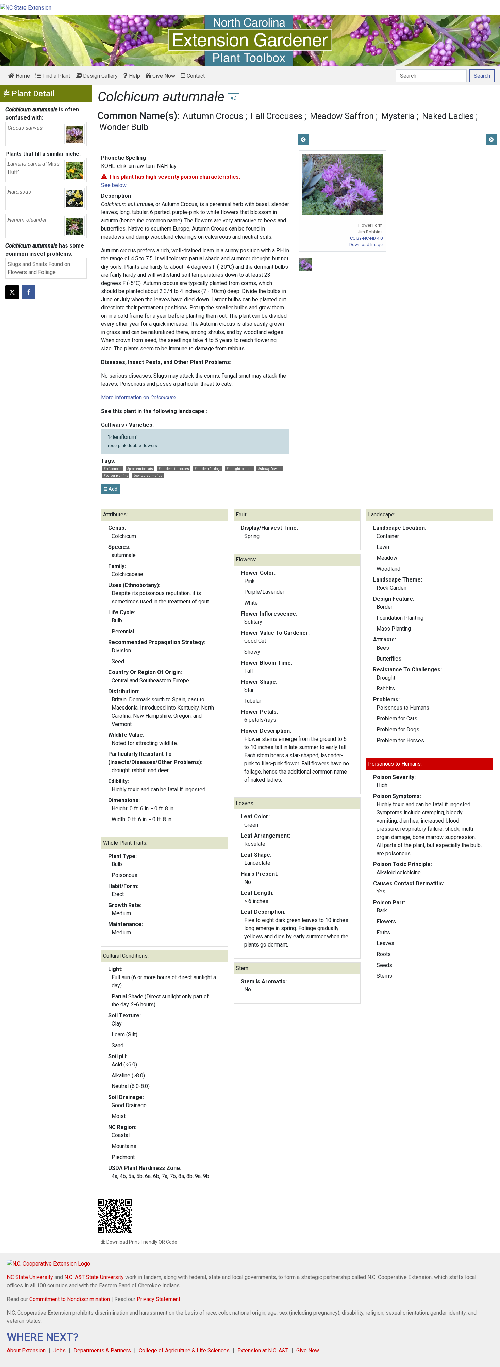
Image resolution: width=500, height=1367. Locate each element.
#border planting (116, 475)
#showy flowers (270, 469)
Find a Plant (55, 76)
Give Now (163, 76)
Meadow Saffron (342, 116)
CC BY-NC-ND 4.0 (366, 238)
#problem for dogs (208, 469)
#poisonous (113, 469)
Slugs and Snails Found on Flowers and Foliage (38, 268)
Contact (195, 76)
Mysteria (398, 116)
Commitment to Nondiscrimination (69, 1299)
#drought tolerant (239, 469)
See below (114, 185)
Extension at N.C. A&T (262, 1350)
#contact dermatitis (148, 475)
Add (112, 489)
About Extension (26, 1350)
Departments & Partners (102, 1350)
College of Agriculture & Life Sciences (184, 1350)
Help (134, 76)
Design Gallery (100, 76)
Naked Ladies (448, 116)
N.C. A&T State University (94, 1277)
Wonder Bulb (123, 127)
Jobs (59, 1350)
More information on (138, 397)
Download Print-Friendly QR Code (141, 1242)
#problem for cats (140, 469)
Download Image (366, 244)
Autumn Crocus (213, 116)
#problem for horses (174, 469)
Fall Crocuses (276, 116)
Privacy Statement (158, 1299)
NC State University (30, 1277)
